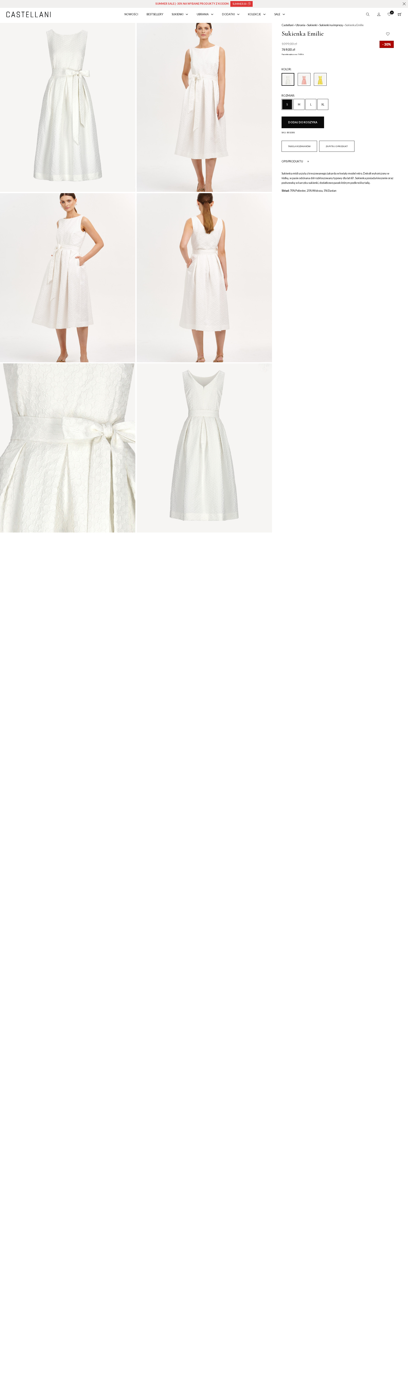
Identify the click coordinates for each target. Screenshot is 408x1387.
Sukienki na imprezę (331, 25)
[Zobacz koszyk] (400, 14)
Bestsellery (155, 14)
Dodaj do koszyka (302, 122)
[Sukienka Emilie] (304, 79)
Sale (277, 14)
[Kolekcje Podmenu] (264, 14)
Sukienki (177, 14)
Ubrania (203, 14)
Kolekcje (254, 14)
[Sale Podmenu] (283, 14)
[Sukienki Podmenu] (187, 14)
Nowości (131, 14)
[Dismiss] (404, 4)
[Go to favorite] (389, 14)
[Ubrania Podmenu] (212, 14)
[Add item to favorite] (388, 34)
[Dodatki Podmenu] (238, 14)
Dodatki (228, 14)
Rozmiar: (288, 95)
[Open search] (368, 14)
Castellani (287, 25)
